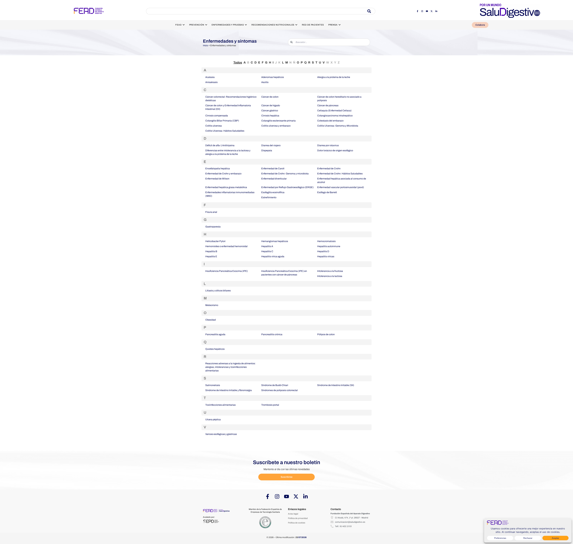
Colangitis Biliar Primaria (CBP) (222, 120)
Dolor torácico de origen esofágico (335, 150)
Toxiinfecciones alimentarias (220, 405)
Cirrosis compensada (216, 115)
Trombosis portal (270, 405)
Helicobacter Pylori (215, 241)
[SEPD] (211, 521)
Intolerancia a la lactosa (329, 276)
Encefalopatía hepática (217, 168)
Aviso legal (293, 514)
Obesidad (210, 320)
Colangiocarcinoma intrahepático (335, 115)
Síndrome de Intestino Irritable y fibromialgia (228, 390)
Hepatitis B (211, 251)
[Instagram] (422, 11)
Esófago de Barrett (327, 192)
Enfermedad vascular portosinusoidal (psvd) (340, 187)
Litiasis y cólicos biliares (218, 290)
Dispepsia (266, 150)
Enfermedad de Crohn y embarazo (223, 173)
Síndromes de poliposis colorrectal (279, 390)
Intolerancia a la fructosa (330, 271)
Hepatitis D (323, 251)
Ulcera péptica (213, 419)
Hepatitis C (267, 251)
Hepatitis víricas (325, 256)
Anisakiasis (211, 82)
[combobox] (256, 11)
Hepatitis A (267, 246)
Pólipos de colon (326, 334)
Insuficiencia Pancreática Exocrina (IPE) (226, 271)
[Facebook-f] (417, 11)
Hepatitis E (211, 256)
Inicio (205, 45)
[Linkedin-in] (436, 11)
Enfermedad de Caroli (272, 168)
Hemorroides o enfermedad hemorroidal (226, 246)
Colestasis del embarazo (330, 120)
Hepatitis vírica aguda (272, 256)
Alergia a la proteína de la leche (333, 77)
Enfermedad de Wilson (217, 178)
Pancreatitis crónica (271, 334)
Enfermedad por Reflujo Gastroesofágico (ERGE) (287, 187)
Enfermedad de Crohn (329, 168)
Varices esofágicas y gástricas (221, 434)
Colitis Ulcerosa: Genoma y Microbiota (337, 125)
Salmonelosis (212, 385)
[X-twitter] (431, 11)
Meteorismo (211, 305)
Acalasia (210, 77)
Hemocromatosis (326, 241)
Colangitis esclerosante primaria (278, 120)
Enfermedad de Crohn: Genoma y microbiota (285, 173)
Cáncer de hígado (270, 105)
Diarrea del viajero (271, 145)
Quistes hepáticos (215, 349)
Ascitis (264, 82)
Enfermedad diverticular (274, 178)
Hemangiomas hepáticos (274, 241)
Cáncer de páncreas (327, 105)
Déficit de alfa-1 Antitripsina (219, 145)
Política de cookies (296, 523)
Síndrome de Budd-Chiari (274, 385)
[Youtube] (427, 11)
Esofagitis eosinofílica (272, 192)
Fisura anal (211, 212)
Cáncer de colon (269, 97)
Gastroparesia (213, 226)
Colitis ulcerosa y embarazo (276, 125)
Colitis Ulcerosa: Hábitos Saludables (224, 131)
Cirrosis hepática (270, 115)
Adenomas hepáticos (272, 77)
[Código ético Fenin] (265, 522)
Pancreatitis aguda (215, 334)
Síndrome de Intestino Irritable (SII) (335, 385)
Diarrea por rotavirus (328, 145)
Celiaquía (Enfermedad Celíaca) (334, 110)
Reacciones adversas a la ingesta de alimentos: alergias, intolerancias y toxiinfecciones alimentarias (230, 367)
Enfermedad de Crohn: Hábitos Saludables (340, 173)
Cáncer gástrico (269, 110)
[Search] (371, 11)
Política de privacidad (298, 518)
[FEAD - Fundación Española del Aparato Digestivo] (89, 11)
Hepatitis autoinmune (328, 246)
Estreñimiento (268, 197)
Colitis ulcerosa (213, 125)
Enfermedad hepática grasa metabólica (226, 187)
